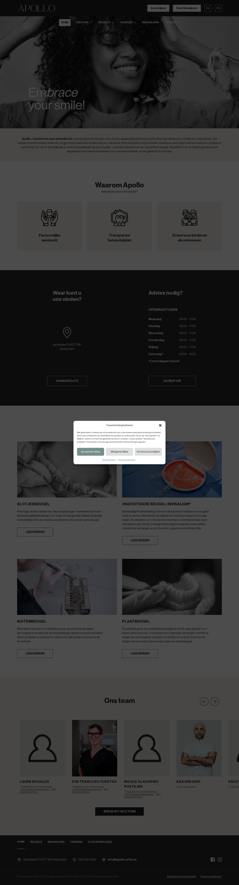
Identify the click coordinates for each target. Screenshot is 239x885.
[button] (160, 425)
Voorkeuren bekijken (148, 451)
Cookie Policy (109, 460)
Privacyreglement (126, 460)
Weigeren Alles (119, 451)
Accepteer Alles (90, 451)
